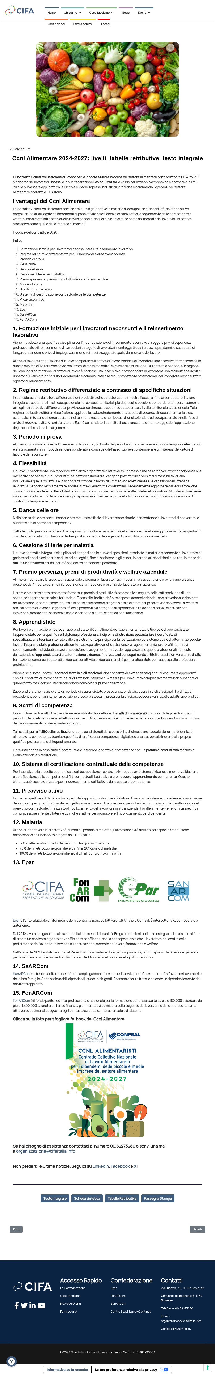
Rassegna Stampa (158, 1198)
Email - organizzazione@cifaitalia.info (181, 1318)
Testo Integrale (55, 1198)
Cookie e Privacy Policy (176, 1328)
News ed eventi (70, 1303)
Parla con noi (56, 24)
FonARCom (21, 1000)
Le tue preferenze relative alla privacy (126, 1369)
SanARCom (21, 973)
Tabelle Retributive (122, 1198)
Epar (16, 920)
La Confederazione (72, 1288)
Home (52, 12)
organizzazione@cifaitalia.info (45, 1151)
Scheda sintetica (87, 1198)
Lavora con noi (82, 24)
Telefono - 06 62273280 (177, 1308)
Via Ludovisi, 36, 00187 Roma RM (182, 1288)
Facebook (120, 1166)
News (126, 12)
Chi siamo (70, 12)
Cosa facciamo (70, 1295)
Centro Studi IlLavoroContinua (131, 1311)
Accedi (105, 24)
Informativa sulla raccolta (67, 1369)
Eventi (142, 12)
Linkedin (101, 1166)
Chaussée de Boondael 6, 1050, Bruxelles (182, 1298)
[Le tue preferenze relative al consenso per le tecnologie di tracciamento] (208, 1368)
